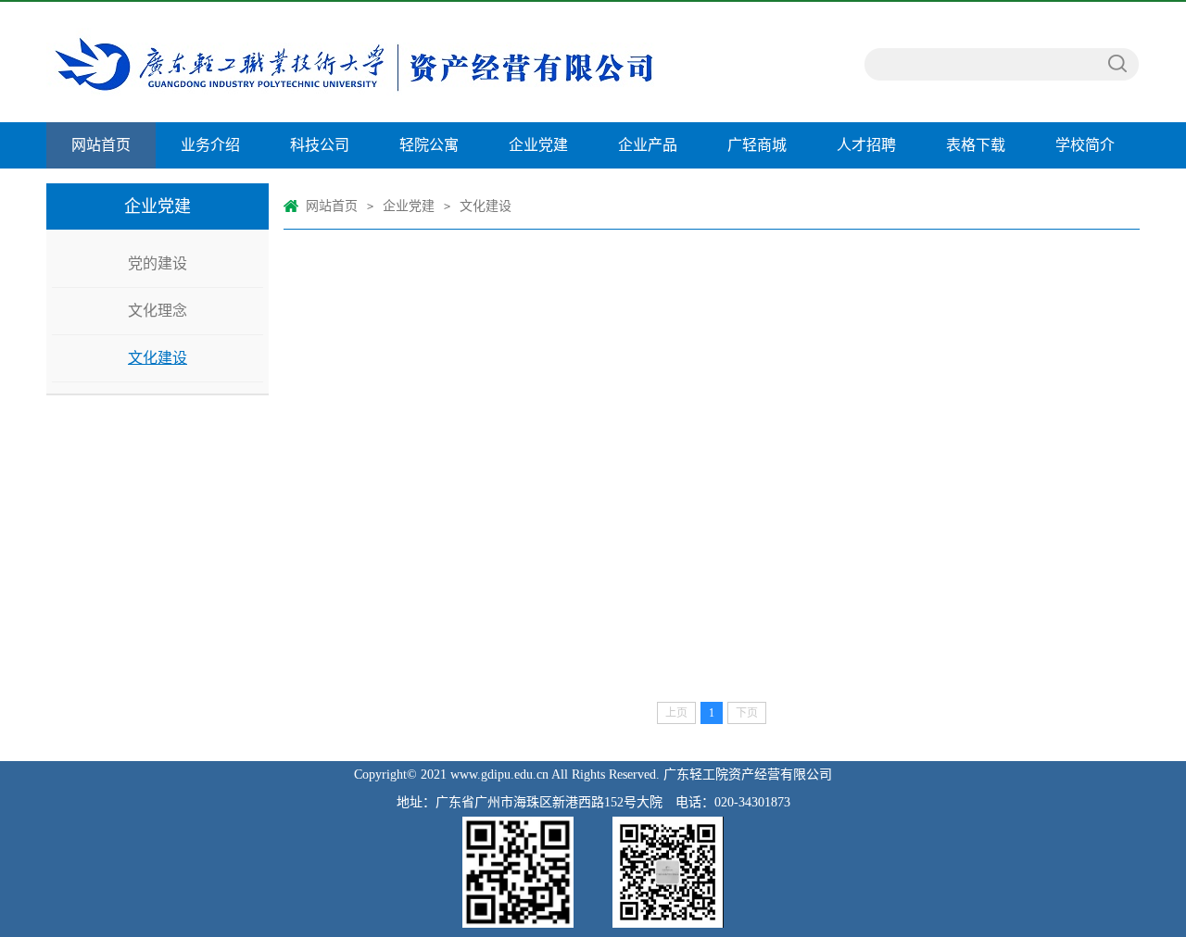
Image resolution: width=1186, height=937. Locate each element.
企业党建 (538, 145)
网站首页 (101, 145)
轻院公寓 (429, 145)
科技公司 (319, 145)
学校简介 (1085, 145)
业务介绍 (210, 145)
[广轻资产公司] (381, 62)
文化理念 (157, 311)
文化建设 (157, 358)
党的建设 (157, 263)
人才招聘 (866, 145)
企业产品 (647, 145)
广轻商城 (757, 145)
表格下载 (975, 145)
